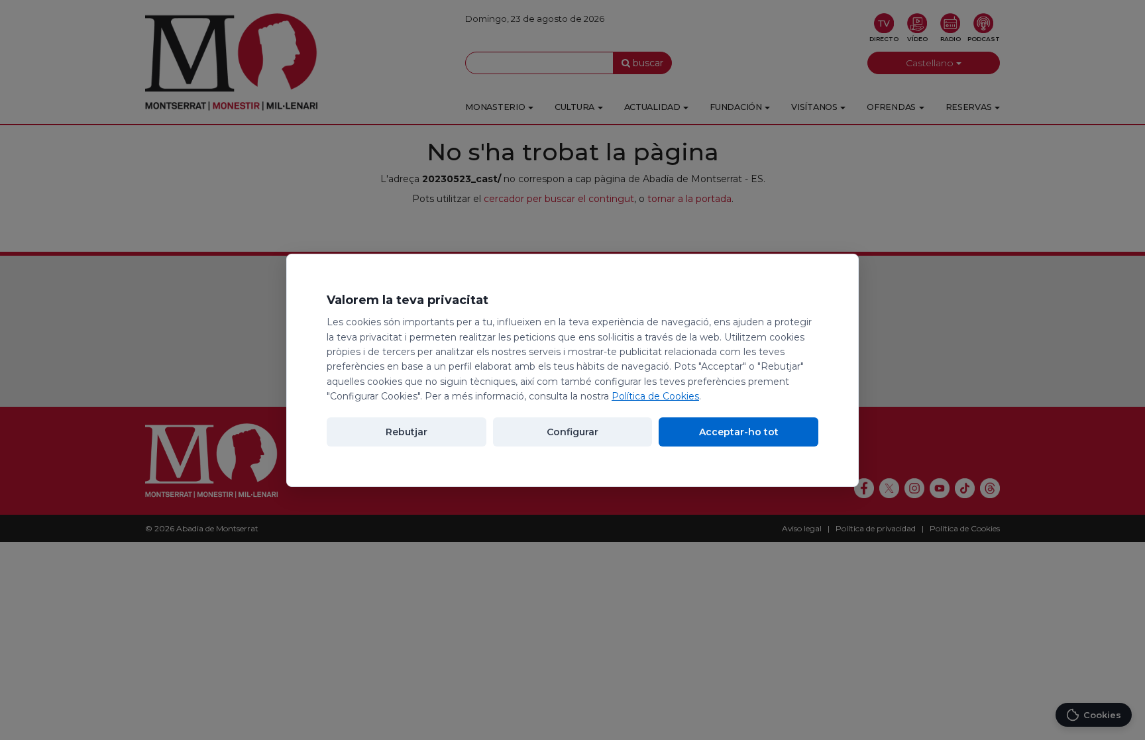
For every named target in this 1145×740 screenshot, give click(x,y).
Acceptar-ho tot (739, 432)
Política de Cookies (655, 396)
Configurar (572, 432)
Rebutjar (406, 432)
